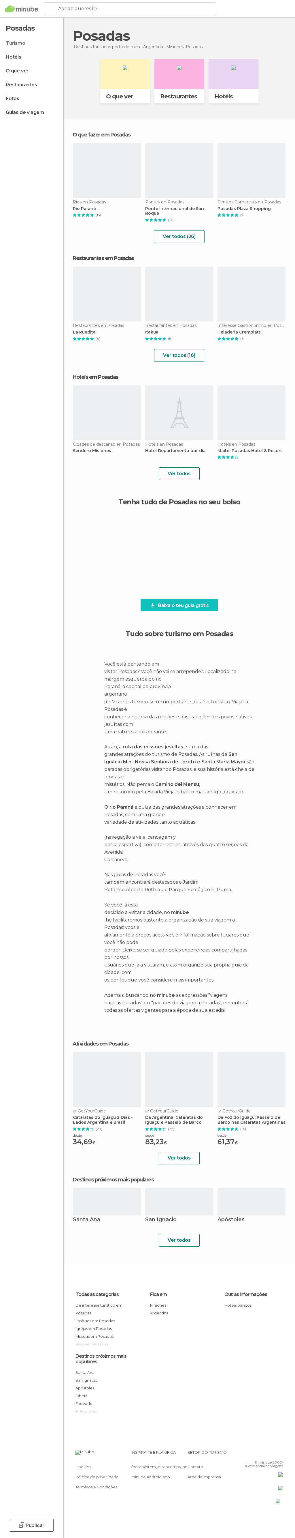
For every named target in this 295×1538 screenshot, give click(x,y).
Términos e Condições (96, 1487)
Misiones (158, 1305)
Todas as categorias (97, 1294)
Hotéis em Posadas (95, 377)
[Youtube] (279, 1454)
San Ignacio (161, 1220)
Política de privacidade (97, 1477)
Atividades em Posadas (100, 1043)
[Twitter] (264, 1454)
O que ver (17, 71)
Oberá (81, 1395)
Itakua (151, 332)
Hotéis (13, 57)
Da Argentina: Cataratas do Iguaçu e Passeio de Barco (174, 1120)
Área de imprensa (204, 1477)
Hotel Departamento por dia (175, 450)
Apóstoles (231, 1220)
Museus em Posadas (94, 1336)
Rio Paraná (84, 208)
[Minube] (21, 9)
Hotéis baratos (237, 1305)
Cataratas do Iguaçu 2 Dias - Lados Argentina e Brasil (103, 1120)
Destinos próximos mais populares (113, 1179)
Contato (195, 1466)
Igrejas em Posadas (93, 1328)
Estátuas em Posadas (95, 1320)
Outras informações (245, 1294)
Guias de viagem (25, 112)
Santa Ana (86, 1220)
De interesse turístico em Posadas (98, 1309)
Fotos (12, 98)
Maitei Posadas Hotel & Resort (250, 450)
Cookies (83, 1466)
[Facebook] (256, 1454)
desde (77, 1135)
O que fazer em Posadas (101, 135)
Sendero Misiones (92, 450)
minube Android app (150, 1477)
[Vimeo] (271, 1454)
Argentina (159, 1313)
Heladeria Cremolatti (240, 332)
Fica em (158, 1294)
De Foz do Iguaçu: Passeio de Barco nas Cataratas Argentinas (251, 1120)
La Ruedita (84, 332)
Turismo (15, 43)
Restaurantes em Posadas (103, 258)
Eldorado (83, 1403)
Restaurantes (21, 84)
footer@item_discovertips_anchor (163, 1466)
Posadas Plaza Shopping (244, 208)
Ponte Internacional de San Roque (174, 211)
